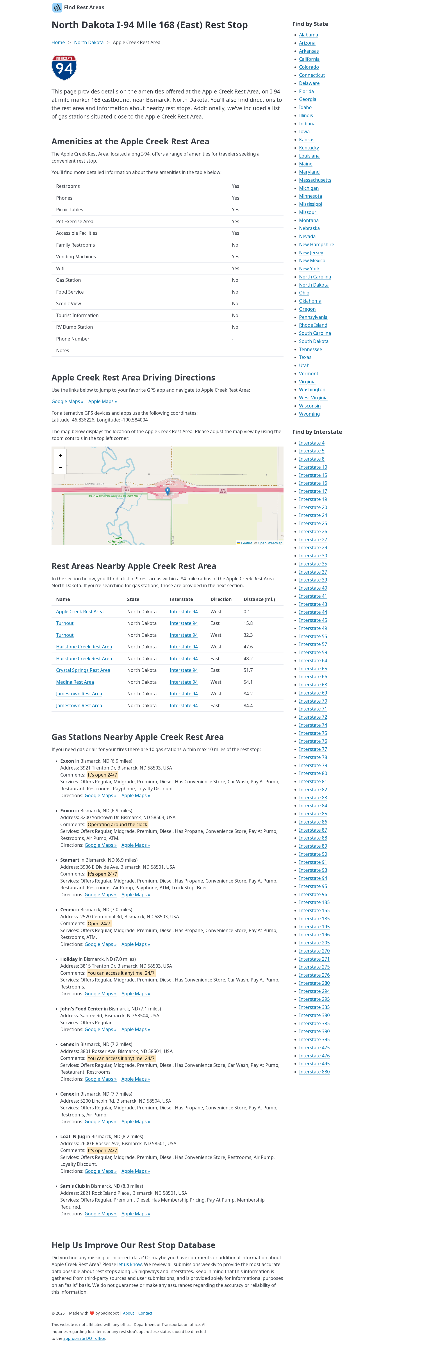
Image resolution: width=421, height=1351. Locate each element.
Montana (309, 220)
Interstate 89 (313, 846)
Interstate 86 (313, 822)
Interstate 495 (314, 1063)
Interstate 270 (314, 951)
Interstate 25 (313, 523)
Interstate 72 (313, 717)
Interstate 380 (314, 1015)
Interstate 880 (314, 1072)
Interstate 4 (312, 443)
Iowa (304, 131)
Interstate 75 (313, 733)
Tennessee (310, 349)
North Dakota (89, 42)
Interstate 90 (313, 854)
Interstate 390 (314, 1031)
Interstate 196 (314, 934)
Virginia (307, 382)
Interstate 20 (313, 507)
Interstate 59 (313, 652)
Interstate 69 (313, 693)
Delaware (309, 83)
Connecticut (312, 75)
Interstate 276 (314, 975)
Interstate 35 (313, 564)
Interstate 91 (313, 862)
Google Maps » (68, 401)
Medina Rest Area (75, 682)
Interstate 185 (314, 918)
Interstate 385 (314, 1023)
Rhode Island (313, 325)
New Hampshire (316, 244)
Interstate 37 (313, 572)
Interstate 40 (313, 588)
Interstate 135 (314, 902)
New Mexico (312, 260)
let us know (129, 1264)
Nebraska (309, 228)
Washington (312, 389)
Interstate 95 (313, 886)
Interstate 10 (313, 467)
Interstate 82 (313, 789)
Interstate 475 (314, 1047)
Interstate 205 (314, 943)
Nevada (307, 236)
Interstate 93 (313, 870)
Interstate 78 (313, 757)
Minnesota (310, 196)
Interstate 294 (314, 991)
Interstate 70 (313, 701)
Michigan (309, 188)
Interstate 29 (313, 547)
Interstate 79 (313, 765)
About (128, 1313)
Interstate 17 (313, 491)
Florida (306, 91)
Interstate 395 (314, 1039)
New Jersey (311, 252)
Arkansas (309, 51)
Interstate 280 (314, 983)
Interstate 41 (313, 596)
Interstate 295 (314, 999)
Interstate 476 (314, 1056)
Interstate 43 (313, 604)
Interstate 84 (313, 805)
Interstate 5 (312, 451)
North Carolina (315, 277)
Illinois (306, 115)
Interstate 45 (313, 620)
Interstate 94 (184, 611)
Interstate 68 (313, 685)
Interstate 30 (313, 556)
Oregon (307, 309)
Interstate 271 (314, 959)
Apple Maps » (102, 401)
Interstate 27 (313, 539)
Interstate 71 (313, 709)
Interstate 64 (313, 660)
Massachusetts (315, 180)
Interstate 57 (313, 644)
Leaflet (246, 542)
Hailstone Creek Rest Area (84, 647)
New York (309, 269)
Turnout (65, 623)
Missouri (308, 212)
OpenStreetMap (270, 542)
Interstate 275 (314, 967)
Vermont (308, 373)
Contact (145, 1313)
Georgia (307, 99)
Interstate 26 (313, 531)
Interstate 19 (313, 499)
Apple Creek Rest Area (80, 611)
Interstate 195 (314, 927)
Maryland (309, 172)
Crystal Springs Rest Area (83, 670)
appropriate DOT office (84, 1338)
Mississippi (310, 204)
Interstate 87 (313, 830)
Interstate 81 (313, 781)
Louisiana (309, 156)
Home (58, 42)
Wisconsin (310, 406)
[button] (167, 491)
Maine (305, 164)
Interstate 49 (313, 628)
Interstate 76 (313, 741)
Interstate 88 (313, 838)
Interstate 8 (312, 459)
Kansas (306, 139)
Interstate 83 (313, 798)
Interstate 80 (313, 773)
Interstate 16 (313, 483)
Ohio (304, 293)
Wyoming (309, 414)
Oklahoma (310, 301)
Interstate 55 (313, 636)
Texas (305, 357)
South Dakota (314, 341)
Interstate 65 (313, 669)
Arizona (307, 43)
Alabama (308, 35)
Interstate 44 (313, 612)
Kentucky (309, 148)
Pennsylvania (313, 317)
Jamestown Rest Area (79, 694)
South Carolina (315, 333)
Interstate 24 (313, 515)
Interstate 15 (313, 475)
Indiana (307, 123)
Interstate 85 (313, 814)
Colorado (309, 67)
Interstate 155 (314, 910)
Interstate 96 (313, 894)
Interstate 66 (313, 676)
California (309, 59)
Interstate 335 (314, 1007)
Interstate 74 (313, 725)
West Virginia (313, 398)
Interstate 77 (313, 749)
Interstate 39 (313, 580)
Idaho (305, 107)
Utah (304, 365)
